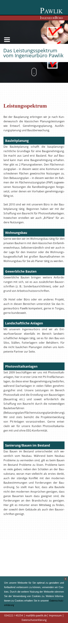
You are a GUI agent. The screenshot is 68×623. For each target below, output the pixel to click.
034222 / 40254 (13, 615)
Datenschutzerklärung (34, 620)
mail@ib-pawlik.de (36, 615)
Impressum (55, 615)
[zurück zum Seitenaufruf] (51, 13)
